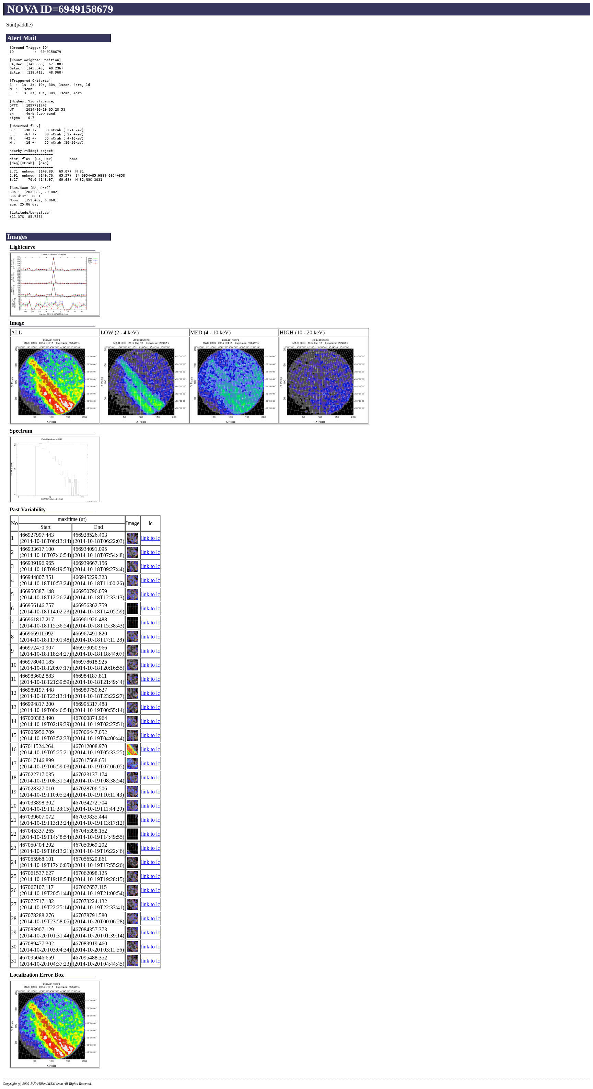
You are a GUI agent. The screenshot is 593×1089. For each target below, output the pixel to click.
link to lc (150, 538)
